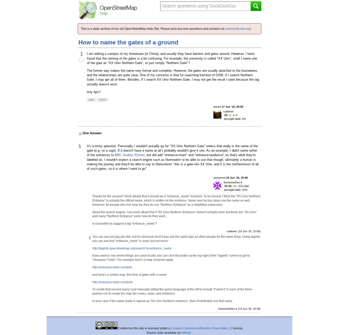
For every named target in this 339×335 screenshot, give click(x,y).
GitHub (187, 333)
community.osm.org (238, 29)
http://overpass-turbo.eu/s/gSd (112, 282)
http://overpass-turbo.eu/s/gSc (112, 267)
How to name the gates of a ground (128, 42)
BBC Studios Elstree (130, 155)
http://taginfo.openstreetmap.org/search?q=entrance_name (131, 248)
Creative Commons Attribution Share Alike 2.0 (201, 328)
